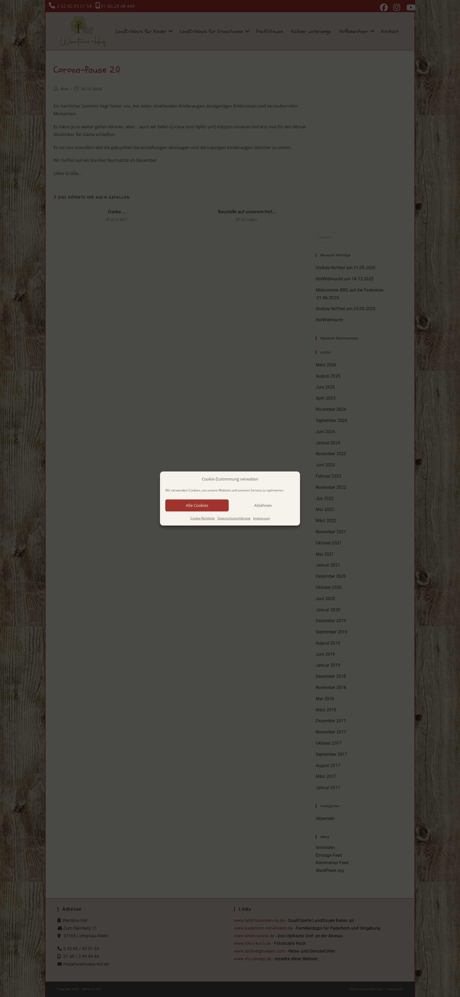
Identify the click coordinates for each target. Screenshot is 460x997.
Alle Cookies (197, 505)
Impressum (261, 518)
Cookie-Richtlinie (202, 518)
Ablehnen (263, 505)
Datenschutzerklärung (233, 518)
